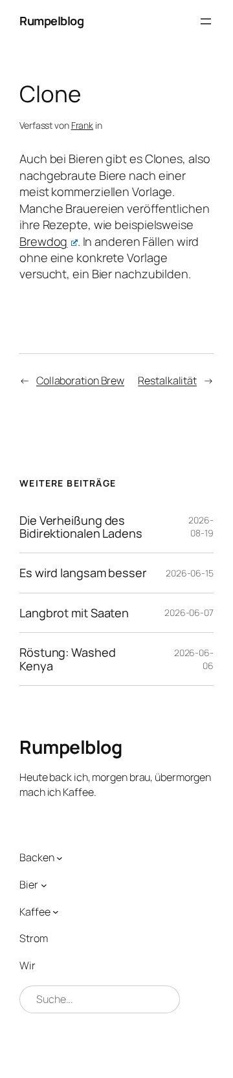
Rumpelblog (51, 20)
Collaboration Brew (80, 380)
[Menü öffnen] (206, 21)
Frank (82, 125)
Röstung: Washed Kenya (67, 659)
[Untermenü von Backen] (59, 858)
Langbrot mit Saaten (74, 612)
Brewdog (43, 241)
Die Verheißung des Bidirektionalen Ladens (80, 527)
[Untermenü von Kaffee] (55, 911)
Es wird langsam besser (83, 572)
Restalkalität (167, 380)
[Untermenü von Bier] (44, 884)
